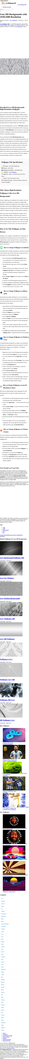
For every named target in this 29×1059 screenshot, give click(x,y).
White (2, 1025)
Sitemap (4, 1038)
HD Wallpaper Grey (7, 720)
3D (1, 898)
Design (2, 941)
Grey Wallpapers (13, 20)
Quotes (2, 1010)
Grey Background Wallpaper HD (12, 558)
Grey (4, 531)
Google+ (14, 535)
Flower (2, 951)
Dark (2, 939)
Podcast (3, 1005)
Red (2, 1012)
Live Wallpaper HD (22, 4)
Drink (2, 944)
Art (2, 908)
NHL (2, 997)
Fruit (2, 959)
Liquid (2, 974)
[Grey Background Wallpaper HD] (11, 554)
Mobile (2, 982)
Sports (2, 1020)
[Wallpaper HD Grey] (11, 696)
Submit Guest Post (7, 7)
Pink (2, 1002)
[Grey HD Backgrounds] (14, 66)
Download (2, 536)
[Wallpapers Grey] (11, 656)
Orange (2, 999)
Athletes (3, 911)
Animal (5, 775)
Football (6, 792)
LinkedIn (18, 535)
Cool (2, 934)
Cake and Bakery (5, 924)
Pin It (21, 535)
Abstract (3, 901)
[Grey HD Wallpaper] (11, 636)
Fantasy (3, 946)
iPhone (2, 972)
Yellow (2, 1030)
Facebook (5, 535)
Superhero (3, 1022)
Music (2, 989)
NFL (2, 994)
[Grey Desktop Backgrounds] (11, 595)
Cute (2, 936)
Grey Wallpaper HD (7, 619)
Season (2, 1015)
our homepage (4, 153)
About (4, 1033)
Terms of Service (6, 1040)
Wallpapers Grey (6, 659)
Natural (2, 992)
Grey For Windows (7, 578)
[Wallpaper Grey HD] (11, 676)
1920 (4, 528)
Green (2, 967)
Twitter (1, 535)
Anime (2, 906)
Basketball (3, 916)
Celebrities (3, 926)
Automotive (3, 913)
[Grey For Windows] (11, 575)
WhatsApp (10, 535)
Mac (2, 977)
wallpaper (15, 125)
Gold (2, 964)
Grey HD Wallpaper (7, 639)
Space (2, 1017)
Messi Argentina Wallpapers (10, 761)
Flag (2, 949)
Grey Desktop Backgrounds (10, 598)
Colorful (3, 929)
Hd (3, 532)
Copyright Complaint (7, 1035)
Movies (2, 987)
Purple (2, 1007)
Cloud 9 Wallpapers (8, 744)
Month (2, 984)
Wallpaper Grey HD (7, 679)
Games (2, 962)
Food (2, 954)
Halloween (3, 969)
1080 (4, 527)
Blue (2, 921)
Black (2, 919)
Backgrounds (6, 530)
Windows (3, 1027)
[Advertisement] (14, 42)
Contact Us (5, 1034)
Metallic (3, 979)
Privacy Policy (6, 1037)
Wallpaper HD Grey (7, 700)
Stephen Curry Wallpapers (10, 809)
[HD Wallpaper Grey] (11, 717)
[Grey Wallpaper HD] (11, 615)
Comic (2, 931)
